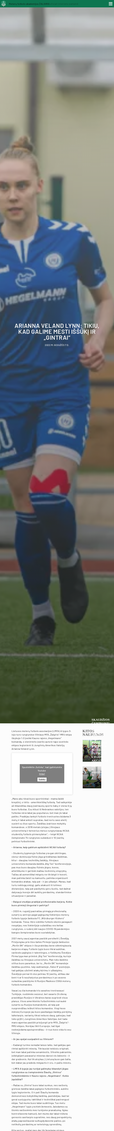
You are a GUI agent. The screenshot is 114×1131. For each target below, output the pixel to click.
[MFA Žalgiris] (4, 5)
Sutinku (42, 779)
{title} (42, 774)
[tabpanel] (57, 361)
